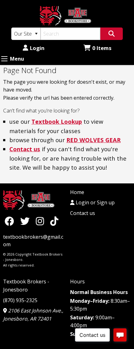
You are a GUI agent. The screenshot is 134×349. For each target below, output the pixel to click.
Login (37, 48)
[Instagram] (41, 221)
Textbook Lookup (56, 121)
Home (77, 192)
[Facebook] (11, 221)
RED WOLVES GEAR (93, 140)
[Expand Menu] (4, 58)
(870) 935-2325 (20, 300)
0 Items (102, 48)
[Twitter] (26, 221)
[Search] (111, 33)
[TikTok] (54, 221)
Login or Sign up (94, 202)
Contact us (24, 149)
